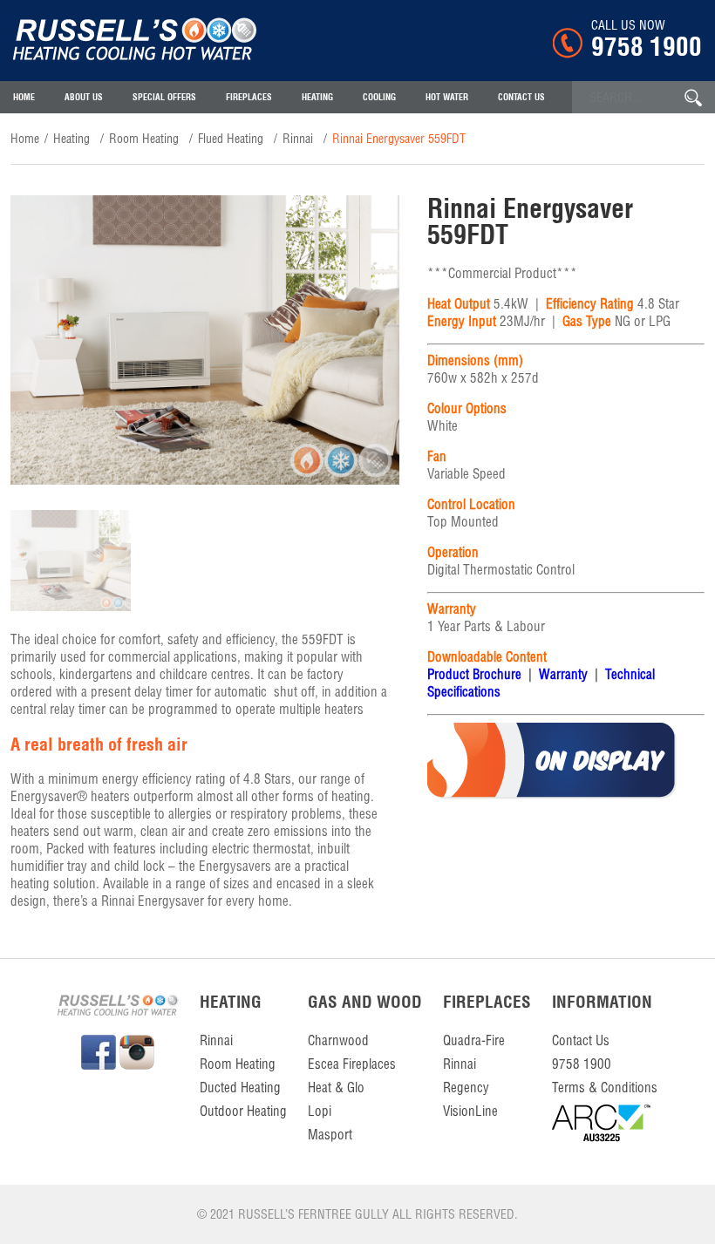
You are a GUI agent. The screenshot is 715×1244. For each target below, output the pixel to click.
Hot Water (447, 97)
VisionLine (470, 1111)
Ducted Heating (240, 1087)
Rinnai (298, 138)
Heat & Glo (336, 1087)
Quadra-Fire (474, 1040)
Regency (466, 1087)
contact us (521, 97)
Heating (317, 97)
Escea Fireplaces (352, 1064)
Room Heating (144, 138)
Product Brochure (474, 674)
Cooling (379, 97)
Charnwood (338, 1040)
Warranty (563, 674)
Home (24, 97)
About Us (84, 97)
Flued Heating (230, 138)
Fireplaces (249, 97)
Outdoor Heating (243, 1111)
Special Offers (164, 97)
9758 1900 (646, 46)
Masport (330, 1134)
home (24, 138)
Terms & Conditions (604, 1087)
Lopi (319, 1111)
